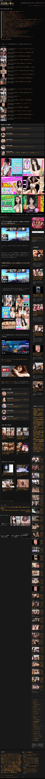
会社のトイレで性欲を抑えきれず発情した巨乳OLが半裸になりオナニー (12, 33)
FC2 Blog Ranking (37, 727)
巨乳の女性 (11, 767)
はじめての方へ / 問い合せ (7, 0)
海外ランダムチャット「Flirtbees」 (37, 717)
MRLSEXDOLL (36, 740)
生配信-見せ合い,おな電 (37, 282)
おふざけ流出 (7, 757)
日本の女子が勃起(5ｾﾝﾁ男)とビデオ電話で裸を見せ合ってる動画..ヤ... (19, 56)
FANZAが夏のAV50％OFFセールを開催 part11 (9, 18)
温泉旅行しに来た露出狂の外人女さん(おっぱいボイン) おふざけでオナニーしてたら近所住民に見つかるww (38, 445)
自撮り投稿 (15, 769)
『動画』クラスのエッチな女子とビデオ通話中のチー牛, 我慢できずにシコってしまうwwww (38, 295)
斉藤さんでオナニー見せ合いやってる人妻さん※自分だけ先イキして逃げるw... (20, 70)
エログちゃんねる (37, 731)
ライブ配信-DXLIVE (37, 719)
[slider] (9, 282)
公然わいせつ (41, 341)
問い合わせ (36, 701)
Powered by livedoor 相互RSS (6, 39)
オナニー (6, 760)
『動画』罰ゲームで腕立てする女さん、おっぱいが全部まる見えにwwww (38, 390)
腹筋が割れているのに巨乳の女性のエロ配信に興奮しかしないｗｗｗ (12, 35)
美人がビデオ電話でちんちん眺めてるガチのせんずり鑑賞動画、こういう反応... (21, 66)
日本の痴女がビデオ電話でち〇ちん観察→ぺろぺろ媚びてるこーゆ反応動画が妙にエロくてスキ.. (38, 259)
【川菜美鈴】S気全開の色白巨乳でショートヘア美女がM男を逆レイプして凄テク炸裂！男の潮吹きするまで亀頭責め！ (20, 19)
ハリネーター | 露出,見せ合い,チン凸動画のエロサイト (11, 777)
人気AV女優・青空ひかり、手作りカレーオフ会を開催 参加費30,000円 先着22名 (14, 26)
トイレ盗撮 (15, 761)
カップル (10, 759)
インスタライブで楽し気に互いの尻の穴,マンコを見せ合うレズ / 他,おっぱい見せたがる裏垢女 (8, 452)
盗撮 (6, 769)
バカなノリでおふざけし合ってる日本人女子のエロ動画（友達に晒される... (20, 114)
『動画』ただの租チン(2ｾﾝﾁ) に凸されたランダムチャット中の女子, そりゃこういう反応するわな (38, 372)
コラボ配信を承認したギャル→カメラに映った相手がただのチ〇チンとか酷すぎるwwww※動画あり (38, 334)
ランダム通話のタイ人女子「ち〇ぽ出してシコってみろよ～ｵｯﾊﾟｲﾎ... (19, 118)
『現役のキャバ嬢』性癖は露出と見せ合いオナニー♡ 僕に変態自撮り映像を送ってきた (8, 437)
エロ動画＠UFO (36, 738)
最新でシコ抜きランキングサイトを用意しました (10, 381)
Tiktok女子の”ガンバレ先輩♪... (42, 496)
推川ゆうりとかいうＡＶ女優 (6, 28)
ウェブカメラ (7, 758)
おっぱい (9, 214)
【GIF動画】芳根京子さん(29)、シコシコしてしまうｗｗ (10, 27)
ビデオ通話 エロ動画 (37, 266)
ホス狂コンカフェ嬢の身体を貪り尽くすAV (8, 29)
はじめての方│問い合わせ (9, 775)
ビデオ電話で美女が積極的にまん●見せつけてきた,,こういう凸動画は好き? (22, 489)
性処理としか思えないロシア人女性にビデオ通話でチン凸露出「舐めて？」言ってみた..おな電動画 (38, 410)
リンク (42, 5)
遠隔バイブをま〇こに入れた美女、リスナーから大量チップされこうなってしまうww (22, 474)
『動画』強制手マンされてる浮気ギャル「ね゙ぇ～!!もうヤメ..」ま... (19, 103)
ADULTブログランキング (38, 726)
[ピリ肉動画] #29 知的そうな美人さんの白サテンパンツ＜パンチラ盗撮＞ (13, 20)
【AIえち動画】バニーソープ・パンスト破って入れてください (11, 17)
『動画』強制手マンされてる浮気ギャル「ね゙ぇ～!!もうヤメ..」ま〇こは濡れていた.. (38, 354)
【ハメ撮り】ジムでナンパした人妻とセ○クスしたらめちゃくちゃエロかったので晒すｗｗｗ (16, 22)
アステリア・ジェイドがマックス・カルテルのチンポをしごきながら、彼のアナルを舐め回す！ (16, 36)
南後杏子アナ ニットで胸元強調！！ (7, 12)
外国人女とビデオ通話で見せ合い (37, 318)
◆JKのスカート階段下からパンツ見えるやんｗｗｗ (9, 34)
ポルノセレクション (37, 729)
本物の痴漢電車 (12, 768)
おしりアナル (16, 754)
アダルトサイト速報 (37, 734)
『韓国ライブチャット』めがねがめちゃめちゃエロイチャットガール (38, 428)
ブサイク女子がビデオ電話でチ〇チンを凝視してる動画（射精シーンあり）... (20, 59)
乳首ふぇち (36, 724)
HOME (1, 214)
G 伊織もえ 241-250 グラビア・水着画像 (8, 13)
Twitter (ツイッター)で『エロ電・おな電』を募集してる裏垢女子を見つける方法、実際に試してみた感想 (38, 432)
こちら (37, 746)
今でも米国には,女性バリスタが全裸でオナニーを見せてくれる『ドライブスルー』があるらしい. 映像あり (38, 450)
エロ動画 (5, 214)
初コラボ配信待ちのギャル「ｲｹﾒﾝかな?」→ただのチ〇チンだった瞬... (19, 110)
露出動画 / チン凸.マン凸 (37, 264)
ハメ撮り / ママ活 (37, 709)
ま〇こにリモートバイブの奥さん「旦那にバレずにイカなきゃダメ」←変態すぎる (8, 489)
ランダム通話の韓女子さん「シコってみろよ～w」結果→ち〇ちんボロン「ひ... (21, 48)
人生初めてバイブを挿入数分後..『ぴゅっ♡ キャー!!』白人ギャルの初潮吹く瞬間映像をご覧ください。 (38, 419)
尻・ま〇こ (4, 767)
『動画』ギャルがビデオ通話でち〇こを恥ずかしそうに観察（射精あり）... (20, 99)
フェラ (2, 764)
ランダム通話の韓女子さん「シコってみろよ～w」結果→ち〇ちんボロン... (20, 88)
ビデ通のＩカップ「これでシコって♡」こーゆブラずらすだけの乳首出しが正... (21, 74)
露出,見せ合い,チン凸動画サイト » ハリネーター (11, 224)
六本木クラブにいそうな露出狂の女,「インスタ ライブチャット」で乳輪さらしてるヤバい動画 (38, 436)
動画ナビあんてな (37, 733)
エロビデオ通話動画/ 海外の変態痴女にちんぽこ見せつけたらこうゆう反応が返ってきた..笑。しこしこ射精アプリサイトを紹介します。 (38, 424)
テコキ (11, 761)
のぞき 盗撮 (36, 713)
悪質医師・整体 (6, 768)
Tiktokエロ (9, 754)
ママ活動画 (6, 764)
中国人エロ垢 (7, 765)
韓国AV (15, 772)
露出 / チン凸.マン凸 (37, 708)
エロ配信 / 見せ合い (37, 704)
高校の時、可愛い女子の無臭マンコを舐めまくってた (10, 14)
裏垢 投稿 (35, 706)
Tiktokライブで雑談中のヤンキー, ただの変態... (42, 635)
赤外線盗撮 (4, 772)
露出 (33, 342)
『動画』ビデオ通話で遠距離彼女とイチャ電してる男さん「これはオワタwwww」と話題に (38, 278)
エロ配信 (41, 300)
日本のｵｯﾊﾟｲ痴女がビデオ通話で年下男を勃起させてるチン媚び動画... (19, 81)
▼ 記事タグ (3, 751)
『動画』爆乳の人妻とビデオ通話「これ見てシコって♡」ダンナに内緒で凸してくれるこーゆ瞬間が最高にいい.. (38, 313)
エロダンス (13, 758)
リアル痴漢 (17, 764)
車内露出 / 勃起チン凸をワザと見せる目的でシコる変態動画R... (18, 107)
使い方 (39, 321)
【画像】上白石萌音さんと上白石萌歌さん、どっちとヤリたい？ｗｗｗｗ (13, 30)
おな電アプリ (39, 265)
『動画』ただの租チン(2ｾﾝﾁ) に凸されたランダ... (42, 657)
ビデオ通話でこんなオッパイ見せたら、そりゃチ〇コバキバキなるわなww (8, 474)
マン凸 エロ (38, 301)
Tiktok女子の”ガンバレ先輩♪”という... (13, 96)
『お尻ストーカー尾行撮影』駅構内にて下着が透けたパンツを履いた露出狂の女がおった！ (38, 415)
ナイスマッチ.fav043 (5, 37)
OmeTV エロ (5, 754)
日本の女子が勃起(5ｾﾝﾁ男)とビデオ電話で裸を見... (42, 475)
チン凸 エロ (34, 301)
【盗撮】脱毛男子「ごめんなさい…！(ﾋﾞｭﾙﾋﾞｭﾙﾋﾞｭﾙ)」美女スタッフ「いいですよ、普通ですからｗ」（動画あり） (19, 21)
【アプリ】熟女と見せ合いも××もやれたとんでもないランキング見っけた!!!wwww (38, 238)
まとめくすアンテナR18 (38, 736)
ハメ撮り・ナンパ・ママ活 (37, 358)
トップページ (31, 5)
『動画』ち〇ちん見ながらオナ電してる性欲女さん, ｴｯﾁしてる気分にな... (20, 63)
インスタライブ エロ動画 (37, 339)
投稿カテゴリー (37, 5)
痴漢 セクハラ (36, 711)
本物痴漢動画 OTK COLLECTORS (36, 722)
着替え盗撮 (10, 769)
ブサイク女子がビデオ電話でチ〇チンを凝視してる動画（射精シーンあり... (20, 92)
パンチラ (6, 762)
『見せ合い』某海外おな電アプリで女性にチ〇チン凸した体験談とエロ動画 (20, 52)
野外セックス (9, 772)
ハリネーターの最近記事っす (28, 752)
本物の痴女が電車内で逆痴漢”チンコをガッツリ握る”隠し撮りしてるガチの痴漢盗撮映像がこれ (38, 441)
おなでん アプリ (12, 755)
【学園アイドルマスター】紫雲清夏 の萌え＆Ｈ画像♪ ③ (10, 11)
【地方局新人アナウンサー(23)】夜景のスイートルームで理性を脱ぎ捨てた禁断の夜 (14, 25)
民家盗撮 (17, 768)
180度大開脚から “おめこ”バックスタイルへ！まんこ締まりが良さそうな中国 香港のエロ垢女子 (22, 437)
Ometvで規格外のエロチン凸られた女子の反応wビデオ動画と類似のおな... (20, 77)
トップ (2, 0)
